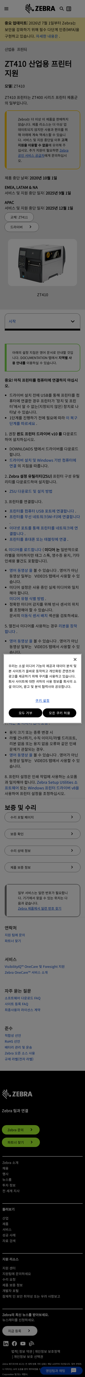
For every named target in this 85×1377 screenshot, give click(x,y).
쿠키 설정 (42, 700)
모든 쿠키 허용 (59, 713)
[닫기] (75, 659)
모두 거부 (26, 713)
